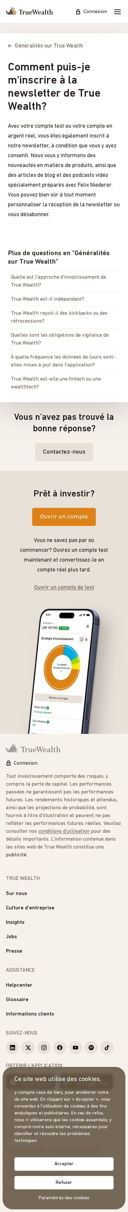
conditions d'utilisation (64, 831)
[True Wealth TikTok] (107, 1047)
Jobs (11, 937)
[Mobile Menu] (117, 12)
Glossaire (17, 999)
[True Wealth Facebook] (59, 1047)
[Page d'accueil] (29, 12)
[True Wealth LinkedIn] (12, 1047)
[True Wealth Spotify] (91, 1047)
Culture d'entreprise (30, 908)
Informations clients (30, 1014)
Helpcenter (19, 985)
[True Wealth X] (28, 1047)
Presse (14, 951)
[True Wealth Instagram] (44, 1047)
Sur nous (16, 893)
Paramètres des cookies (64, 1198)
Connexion (95, 11)
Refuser (64, 1182)
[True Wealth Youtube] (75, 1047)
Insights (15, 922)
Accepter (63, 1164)
